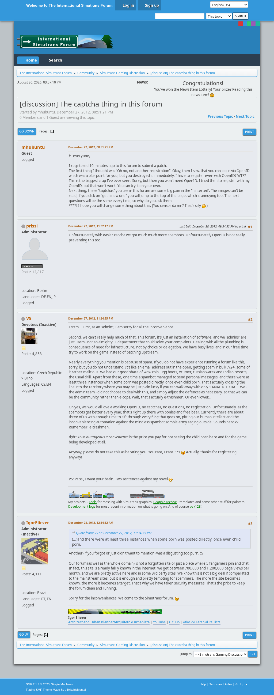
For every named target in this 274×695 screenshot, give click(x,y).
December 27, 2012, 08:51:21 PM (90, 147)
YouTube (159, 622)
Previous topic (220, 116)
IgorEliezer (37, 523)
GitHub (174, 622)
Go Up (24, 634)
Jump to (186, 654)
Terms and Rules (221, 684)
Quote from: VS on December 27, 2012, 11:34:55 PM (113, 533)
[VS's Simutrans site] (23, 366)
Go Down (27, 131)
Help (203, 684)
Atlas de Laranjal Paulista (201, 622)
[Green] (249, 23)
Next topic (245, 116)
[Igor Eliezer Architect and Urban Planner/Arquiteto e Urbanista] (23, 586)
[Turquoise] (258, 23)
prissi (32, 226)
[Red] (240, 23)
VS (28, 318)
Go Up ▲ (241, 684)
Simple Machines (62, 684)
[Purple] (253, 23)
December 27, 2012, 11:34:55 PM (90, 318)
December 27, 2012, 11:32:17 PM (90, 226)
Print (249, 132)
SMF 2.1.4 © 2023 (38, 684)
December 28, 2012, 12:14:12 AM (90, 523)
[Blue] (245, 23)
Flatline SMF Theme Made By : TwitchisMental (56, 689)
